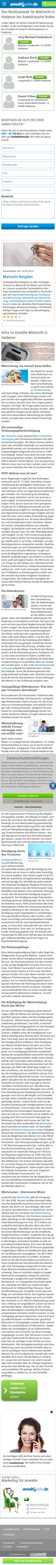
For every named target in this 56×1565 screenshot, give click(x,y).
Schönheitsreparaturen (23, 1129)
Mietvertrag (44, 390)
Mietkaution (46, 1123)
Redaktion (23, 1546)
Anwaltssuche (11, 1529)
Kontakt (25, 42)
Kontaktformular (17, 1463)
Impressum (9, 1543)
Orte (47, 1529)
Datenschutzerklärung (32, 1543)
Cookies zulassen (27, 795)
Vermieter (11, 436)
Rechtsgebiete (32, 1529)
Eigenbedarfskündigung (24, 294)
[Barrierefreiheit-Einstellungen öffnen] (53, 786)
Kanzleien (9, 1534)
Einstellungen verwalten (28, 801)
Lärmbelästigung (18, 300)
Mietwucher (23, 1197)
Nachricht (7, 196)
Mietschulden (35, 300)
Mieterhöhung (30, 297)
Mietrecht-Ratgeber (18, 276)
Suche (51, 4)
